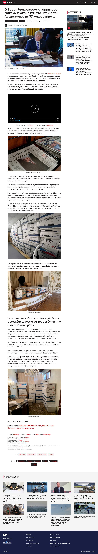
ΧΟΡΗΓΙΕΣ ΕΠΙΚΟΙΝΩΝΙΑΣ (32, 543)
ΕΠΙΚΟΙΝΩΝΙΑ (53, 540)
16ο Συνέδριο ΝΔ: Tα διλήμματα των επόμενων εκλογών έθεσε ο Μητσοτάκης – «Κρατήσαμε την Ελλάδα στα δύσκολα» (84, 71)
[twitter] (83, 2)
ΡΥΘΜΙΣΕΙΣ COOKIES (55, 546)
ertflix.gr (30, 125)
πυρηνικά (50, 454)
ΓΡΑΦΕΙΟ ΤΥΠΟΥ (30, 537)
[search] (77, 2)
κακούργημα (22, 454)
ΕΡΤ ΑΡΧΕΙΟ (29, 546)
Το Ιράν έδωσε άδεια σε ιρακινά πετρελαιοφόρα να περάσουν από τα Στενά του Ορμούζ (36, 516)
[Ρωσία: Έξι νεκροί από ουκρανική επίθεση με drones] (84, 508)
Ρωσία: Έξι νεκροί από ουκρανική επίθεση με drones (84, 516)
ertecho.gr (50, 125)
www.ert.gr (6, 551)
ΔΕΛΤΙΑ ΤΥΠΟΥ (30, 540)
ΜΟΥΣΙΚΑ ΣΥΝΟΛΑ (54, 534)
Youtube (27, 441)
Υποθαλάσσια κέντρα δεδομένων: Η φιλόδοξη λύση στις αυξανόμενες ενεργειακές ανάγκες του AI (83, 498)
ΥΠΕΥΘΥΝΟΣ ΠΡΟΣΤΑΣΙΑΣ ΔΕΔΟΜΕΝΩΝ (60, 543)
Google (27, 437)
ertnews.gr (20, 446)
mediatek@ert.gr (7, 538)
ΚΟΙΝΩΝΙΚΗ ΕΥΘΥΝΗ (55, 537)
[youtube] (86, 2)
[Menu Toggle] (14, 2)
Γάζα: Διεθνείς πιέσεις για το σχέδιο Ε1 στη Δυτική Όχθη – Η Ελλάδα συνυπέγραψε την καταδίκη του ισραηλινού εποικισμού (12, 521)
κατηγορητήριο (31, 454)
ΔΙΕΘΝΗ (15, 21)
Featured (8, 21)
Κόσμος (21, 21)
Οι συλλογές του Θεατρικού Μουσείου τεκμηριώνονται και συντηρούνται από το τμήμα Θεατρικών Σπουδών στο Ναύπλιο (12, 498)
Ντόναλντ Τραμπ (54, 74)
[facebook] (80, 2)
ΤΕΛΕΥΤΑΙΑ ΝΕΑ (11, 477)
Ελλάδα (27, 434)
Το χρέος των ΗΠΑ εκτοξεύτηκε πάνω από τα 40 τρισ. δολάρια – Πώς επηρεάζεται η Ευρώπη (36, 497)
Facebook (24, 439)
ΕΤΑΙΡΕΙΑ (28, 534)
